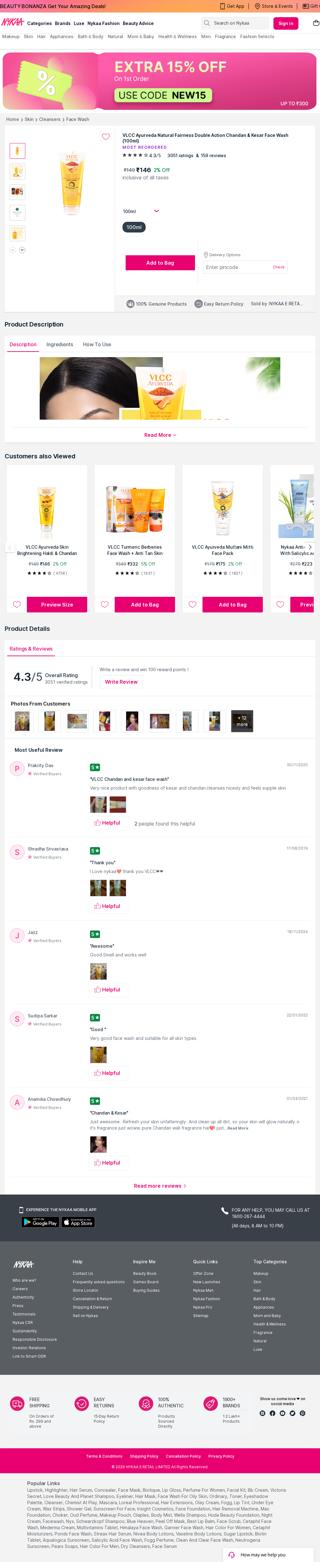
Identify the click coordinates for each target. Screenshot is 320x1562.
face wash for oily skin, (183, 1496)
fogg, (227, 1502)
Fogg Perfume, (159, 1540)
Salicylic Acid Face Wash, (117, 1540)
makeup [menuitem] (10, 36)
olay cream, (207, 1502)
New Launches (206, 1282)
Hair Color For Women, (229, 1527)
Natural (260, 1341)
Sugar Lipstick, (239, 1533)
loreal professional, (139, 1502)
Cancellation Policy (183, 1456)
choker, (60, 1515)
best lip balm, (201, 1521)
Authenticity (23, 1297)
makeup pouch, (116, 1515)
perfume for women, (204, 1490)
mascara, (108, 1502)
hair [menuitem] (41, 36)
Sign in (285, 23)
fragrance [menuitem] (225, 36)
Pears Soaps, (65, 1546)
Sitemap (200, 1315)
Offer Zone (203, 1273)
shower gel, (79, 1508)
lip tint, (242, 1502)
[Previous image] (13, 250)
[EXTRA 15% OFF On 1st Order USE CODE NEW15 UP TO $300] (160, 81)
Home (12, 119)
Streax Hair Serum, (113, 1533)
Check (279, 267)
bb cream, (258, 1490)
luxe (79, 23)
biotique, (152, 1490)
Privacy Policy (221, 1456)
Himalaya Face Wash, (141, 1527)
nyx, (70, 1521)
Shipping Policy (144, 1456)
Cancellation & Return (92, 1298)
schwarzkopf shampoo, (101, 1521)
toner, (236, 1496)
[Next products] (310, 547)
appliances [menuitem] (61, 36)
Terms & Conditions (104, 1456)
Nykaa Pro (202, 1307)
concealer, (105, 1490)
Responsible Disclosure (34, 1339)
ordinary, (218, 1496)
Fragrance (262, 1332)
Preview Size (57, 604)
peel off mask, (171, 1521)
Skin (29, 119)
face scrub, (229, 1521)
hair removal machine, (235, 1508)
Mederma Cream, (58, 1527)
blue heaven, (140, 1521)
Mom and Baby (267, 1315)
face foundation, (193, 1508)
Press (17, 1305)
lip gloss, (172, 1490)
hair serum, (81, 1490)
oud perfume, (84, 1515)
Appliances (263, 1307)
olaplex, (141, 1515)
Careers (20, 1288)
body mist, (162, 1515)
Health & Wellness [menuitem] (177, 36)
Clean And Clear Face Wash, (205, 1540)
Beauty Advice (138, 23)
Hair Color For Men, (100, 1546)
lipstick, (35, 1490)
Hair (257, 1290)
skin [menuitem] (28, 36)
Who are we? (24, 1280)
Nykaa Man (203, 1290)
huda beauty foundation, (234, 1515)
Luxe (257, 1349)
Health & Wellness (269, 1324)
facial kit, (237, 1490)
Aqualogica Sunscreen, (66, 1540)
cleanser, (54, 1502)
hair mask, (146, 1496)
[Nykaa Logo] (13, 21)
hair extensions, (177, 1502)
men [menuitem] (206, 36)
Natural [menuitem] (115, 36)
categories (39, 23)
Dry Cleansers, (136, 1546)
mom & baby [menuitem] (141, 36)
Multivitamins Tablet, (98, 1527)
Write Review (121, 682)
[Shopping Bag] (316, 23)
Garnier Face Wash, (184, 1527)
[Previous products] (10, 547)
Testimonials (24, 1314)
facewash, (54, 1521)
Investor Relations (29, 1347)
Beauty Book (145, 1273)
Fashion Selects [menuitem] (257, 36)
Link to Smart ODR (29, 1356)
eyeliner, (125, 1496)
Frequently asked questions (99, 1282)
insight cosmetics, (155, 1508)
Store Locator (85, 1290)
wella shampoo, (190, 1515)
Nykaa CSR (22, 1322)
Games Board (145, 1282)
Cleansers (49, 119)
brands (63, 23)
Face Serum (164, 1546)
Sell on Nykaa (85, 1315)
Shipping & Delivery (91, 1307)
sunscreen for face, (114, 1508)
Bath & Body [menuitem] (90, 36)
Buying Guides (146, 1290)
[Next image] (22, 250)
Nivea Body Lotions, (154, 1533)
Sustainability (24, 1331)
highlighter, (56, 1490)
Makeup (260, 1273)
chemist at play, (81, 1502)
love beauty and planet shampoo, (79, 1496)
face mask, (130, 1490)
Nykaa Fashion (104, 23)
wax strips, (54, 1508)
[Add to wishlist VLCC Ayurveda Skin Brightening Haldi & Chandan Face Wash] (17, 604)
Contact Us (83, 1273)
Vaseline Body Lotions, (199, 1533)
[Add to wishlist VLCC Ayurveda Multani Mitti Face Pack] (192, 604)
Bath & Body (264, 1298)
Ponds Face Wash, (73, 1533)
